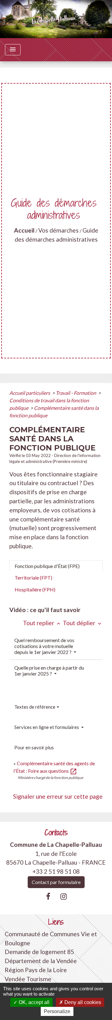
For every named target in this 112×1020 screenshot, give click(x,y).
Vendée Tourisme (28, 978)
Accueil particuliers (30, 393)
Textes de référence (34, 707)
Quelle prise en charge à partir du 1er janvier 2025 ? (49, 670)
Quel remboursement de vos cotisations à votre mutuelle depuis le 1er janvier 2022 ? (44, 646)
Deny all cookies (82, 1002)
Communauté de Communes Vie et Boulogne (51, 938)
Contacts (56, 832)
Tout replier (42, 622)
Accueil (24, 230)
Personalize (57, 1011)
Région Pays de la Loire (36, 969)
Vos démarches (58, 230)
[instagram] (64, 896)
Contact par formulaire (56, 882)
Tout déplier (83, 622)
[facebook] (48, 896)
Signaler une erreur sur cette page (58, 796)
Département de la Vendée (41, 960)
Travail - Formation (76, 393)
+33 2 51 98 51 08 (56, 871)
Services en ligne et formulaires (47, 727)
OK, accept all (33, 1002)
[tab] (56, 566)
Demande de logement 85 (39, 951)
